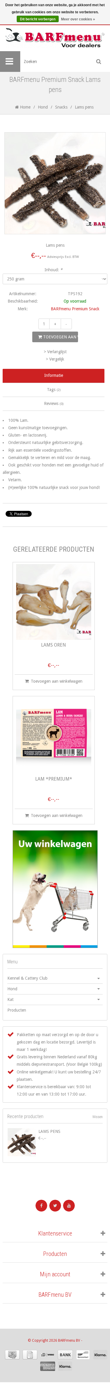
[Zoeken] (99, 61)
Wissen (97, 1117)
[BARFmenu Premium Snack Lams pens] (21, 1142)
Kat (10, 999)
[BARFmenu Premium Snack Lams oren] (53, 602)
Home (25, 107)
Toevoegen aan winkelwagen (60, 337)
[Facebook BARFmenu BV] (41, 1206)
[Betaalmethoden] (12, 1354)
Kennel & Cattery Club (27, 978)
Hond (43, 107)
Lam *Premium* (53, 779)
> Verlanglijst (55, 351)
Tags (53, 389)
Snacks (61, 107)
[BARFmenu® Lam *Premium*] (53, 736)
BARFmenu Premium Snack (75, 308)
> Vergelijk (55, 359)
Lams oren (53, 645)
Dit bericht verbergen (37, 19)
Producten (16, 1010)
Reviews (53, 403)
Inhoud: (53, 269)
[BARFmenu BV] (55, 38)
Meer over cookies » (78, 19)
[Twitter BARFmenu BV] (55, 1206)
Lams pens (49, 1131)
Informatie (53, 375)
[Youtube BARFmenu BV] (69, 1206)
